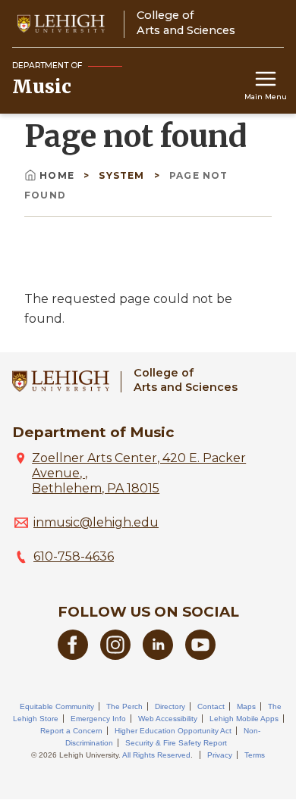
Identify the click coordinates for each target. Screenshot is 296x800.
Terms (254, 755)
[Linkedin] (158, 655)
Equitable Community (57, 706)
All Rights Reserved (156, 755)
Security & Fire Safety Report (176, 743)
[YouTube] (200, 655)
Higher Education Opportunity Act (173, 731)
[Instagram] (115, 655)
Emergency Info (98, 718)
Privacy (219, 755)
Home (56, 175)
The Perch (124, 706)
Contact (211, 706)
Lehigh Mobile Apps (244, 718)
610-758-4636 (73, 556)
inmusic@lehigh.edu (96, 522)
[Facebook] (73, 655)
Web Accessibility (167, 718)
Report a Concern (71, 731)
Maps (246, 706)
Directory (170, 706)
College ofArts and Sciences (186, 380)
